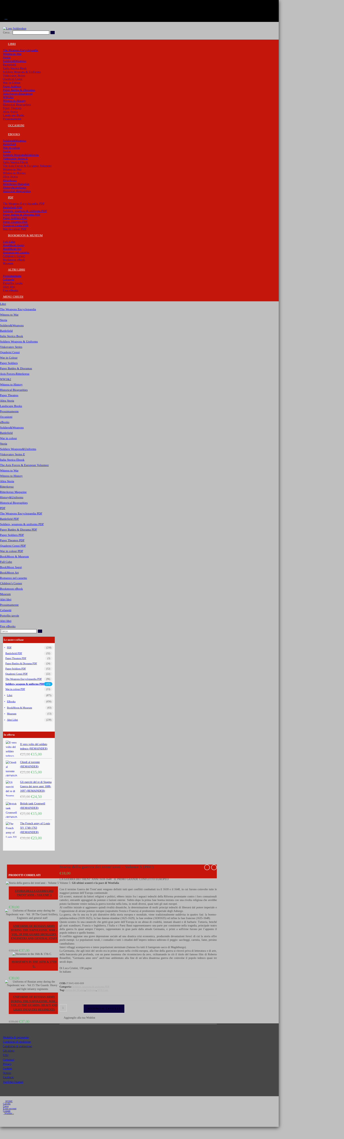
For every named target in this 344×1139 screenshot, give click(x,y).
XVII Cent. (103, 990)
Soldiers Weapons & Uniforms (19, 341)
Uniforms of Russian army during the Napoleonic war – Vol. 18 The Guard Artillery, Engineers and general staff (34, 932)
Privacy (7, 1064)
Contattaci (8, 1059)
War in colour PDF (11, 551)
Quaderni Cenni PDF (13, 545)
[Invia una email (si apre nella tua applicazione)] (6, 18)
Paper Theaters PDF (12, 540)
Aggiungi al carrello (104, 1008)
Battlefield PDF (9, 518)
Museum (5, 594)
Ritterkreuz (7, 486)
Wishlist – (9, 1113)
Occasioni (6, 416)
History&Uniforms (11, 497)
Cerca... (7, 32)
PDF (2, 508)
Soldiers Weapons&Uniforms (18, 449)
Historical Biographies (14, 389)
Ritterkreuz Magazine (13, 492)
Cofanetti (5, 610)
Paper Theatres (9, 395)
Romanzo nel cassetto (13, 578)
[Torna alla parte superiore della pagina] (1, 1128)
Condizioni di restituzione (17, 1046)
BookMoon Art (9, 572)
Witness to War (9, 314)
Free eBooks (8, 626)
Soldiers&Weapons (12, 325)
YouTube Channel (13, 1081)
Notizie (7, 1073)
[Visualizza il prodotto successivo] (214, 867)
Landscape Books (11, 406)
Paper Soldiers (9, 363)
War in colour (8, 438)
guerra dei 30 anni (75, 990)
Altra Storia (7, 400)
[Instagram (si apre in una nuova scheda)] (6, 8)
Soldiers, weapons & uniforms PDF (22, 524)
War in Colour (9, 357)
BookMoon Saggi (11, 567)
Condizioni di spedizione (17, 1041)
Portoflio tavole (9, 615)
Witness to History (11, 384)
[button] (77, 1018)
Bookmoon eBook (11, 588)
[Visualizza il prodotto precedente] (207, 867)
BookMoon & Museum (14, 556)
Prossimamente (9, 411)
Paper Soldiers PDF (12, 535)
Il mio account (9, 1108)
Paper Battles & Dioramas (16, 368)
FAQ (5, 1055)
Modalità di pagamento (16, 1037)
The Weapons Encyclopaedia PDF (21, 513)
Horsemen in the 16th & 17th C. (34, 964)
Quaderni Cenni (10, 352)
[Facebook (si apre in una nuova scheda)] (6, 4)
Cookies (7, 1068)
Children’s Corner (11, 583)
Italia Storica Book (11, 336)
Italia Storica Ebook (12, 459)
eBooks (4, 422)
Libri (3, 303)
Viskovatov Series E (12, 454)
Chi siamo (8, 1050)
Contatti (6, 1111)
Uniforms (91, 990)
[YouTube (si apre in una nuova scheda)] (6, 13)
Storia (3, 320)
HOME (9, 1101)
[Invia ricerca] (40, 631)
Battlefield (6, 330)
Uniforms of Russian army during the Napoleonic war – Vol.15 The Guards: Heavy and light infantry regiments (34, 1003)
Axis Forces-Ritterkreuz (14, 373)
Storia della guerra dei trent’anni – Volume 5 (34, 893)
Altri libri (5, 599)
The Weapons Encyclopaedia (18, 309)
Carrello (7, 1103)
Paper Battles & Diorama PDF (18, 529)
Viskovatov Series (11, 346)
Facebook (8, 1077)
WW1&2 (5, 379)
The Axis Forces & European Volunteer (24, 465)
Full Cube (6, 561)
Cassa (6, 1106)
